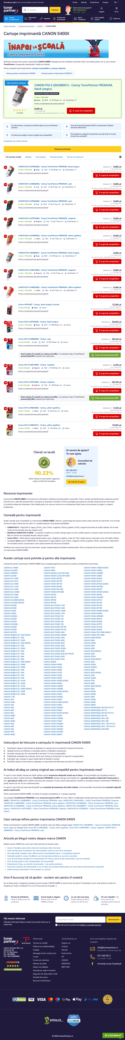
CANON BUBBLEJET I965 (14, 675)
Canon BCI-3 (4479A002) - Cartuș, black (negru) (38, 322)
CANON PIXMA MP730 (53, 584)
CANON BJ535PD (11, 570)
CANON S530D (90, 664)
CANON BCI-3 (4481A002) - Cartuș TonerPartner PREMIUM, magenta (47, 270)
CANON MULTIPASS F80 (53, 624)
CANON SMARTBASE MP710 (95, 710)
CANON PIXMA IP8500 (53, 734)
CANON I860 (9, 710)
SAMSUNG (66, 963)
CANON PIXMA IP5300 (53, 721)
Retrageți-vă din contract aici (44, 953)
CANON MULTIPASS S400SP (55, 635)
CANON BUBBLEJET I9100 (14, 686)
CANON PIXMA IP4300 (53, 699)
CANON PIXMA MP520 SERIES (96, 584)
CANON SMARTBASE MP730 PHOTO (99, 713)
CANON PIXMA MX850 (93, 629)
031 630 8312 (79, 10)
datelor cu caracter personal (90, 925)
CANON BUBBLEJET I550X (14, 640)
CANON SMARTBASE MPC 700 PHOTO (99, 724)
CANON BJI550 (10, 611)
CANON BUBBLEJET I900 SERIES (17, 662)
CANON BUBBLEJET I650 (14, 651)
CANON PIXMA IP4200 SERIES (56, 691)
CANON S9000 (90, 705)
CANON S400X (90, 643)
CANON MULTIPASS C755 (54, 613)
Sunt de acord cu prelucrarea (79, 925)
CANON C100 (9, 697)
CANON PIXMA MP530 (93, 589)
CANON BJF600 (10, 605)
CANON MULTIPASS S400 (54, 632)
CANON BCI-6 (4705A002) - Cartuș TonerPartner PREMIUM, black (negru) (48, 167)
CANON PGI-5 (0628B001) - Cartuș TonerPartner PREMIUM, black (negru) (48, 253)
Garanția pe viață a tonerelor (44, 970)
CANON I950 (9, 724)
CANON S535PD (90, 667)
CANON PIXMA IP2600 (53, 667)
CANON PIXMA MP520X (93, 586)
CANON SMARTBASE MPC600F (96, 729)
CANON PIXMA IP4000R (53, 689)
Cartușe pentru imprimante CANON (21, 73)
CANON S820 (89, 689)
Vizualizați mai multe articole (15, 141)
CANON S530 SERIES (92, 659)
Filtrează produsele (62, 149)
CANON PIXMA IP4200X (53, 697)
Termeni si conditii (40, 943)
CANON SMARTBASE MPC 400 (96, 718)
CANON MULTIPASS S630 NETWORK (59, 654)
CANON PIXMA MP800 (93, 613)
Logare (101, 12)
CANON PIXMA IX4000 (93, 570)
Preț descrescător (56, 157)
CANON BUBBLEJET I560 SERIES (17, 643)
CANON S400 (89, 640)
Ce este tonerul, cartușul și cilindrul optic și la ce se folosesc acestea (34, 126)
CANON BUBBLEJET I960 (14, 673)
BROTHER (66, 967)
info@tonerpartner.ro (75, 476)
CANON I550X (9, 702)
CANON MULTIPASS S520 (54, 643)
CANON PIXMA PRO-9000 (94, 635)
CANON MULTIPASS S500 (54, 640)
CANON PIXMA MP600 (93, 595)
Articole (84, 2)
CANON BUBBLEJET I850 (14, 654)
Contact (105, 2)
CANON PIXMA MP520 (53, 578)
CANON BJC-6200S (11, 592)
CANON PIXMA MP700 (53, 581)
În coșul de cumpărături (83, 111)
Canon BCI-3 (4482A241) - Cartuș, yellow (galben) (39, 425)
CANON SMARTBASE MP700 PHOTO (99, 707)
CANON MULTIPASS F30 (53, 616)
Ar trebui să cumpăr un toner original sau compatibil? (31, 135)
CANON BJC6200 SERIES (14, 603)
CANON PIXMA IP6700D (53, 732)
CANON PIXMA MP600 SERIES (96, 592)
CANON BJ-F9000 (11, 568)
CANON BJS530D (11, 624)
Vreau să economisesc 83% (107, 355)
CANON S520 (89, 654)
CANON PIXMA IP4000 (53, 683)
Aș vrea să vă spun (76, 482)
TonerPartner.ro (69, 938)
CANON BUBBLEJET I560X (14, 648)
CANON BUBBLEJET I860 (14, 656)
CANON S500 (89, 648)
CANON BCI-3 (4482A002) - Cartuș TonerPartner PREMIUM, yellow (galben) (49, 287)
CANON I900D (9, 716)
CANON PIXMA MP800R (93, 616)
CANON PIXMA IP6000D (53, 724)
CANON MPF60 (50, 600)
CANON (40, 26)
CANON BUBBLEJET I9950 (14, 694)
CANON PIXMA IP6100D (53, 726)
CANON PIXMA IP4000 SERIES (56, 681)
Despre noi (66, 943)
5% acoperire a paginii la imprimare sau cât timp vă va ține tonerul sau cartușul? (93, 135)
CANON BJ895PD (11, 573)
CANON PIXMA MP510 (93, 581)
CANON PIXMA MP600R (93, 597)
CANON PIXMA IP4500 (53, 705)
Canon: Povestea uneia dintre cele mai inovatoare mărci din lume (33, 848)
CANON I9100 (49, 568)
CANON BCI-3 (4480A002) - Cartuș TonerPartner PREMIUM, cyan (45, 184)
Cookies (36, 950)
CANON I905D (9, 721)
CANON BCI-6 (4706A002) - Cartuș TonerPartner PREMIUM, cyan (45, 201)
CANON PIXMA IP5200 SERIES (56, 713)
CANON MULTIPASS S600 (54, 651)
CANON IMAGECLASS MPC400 (56, 573)
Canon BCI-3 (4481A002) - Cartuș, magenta (36, 365)
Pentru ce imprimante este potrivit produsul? (49, 104)
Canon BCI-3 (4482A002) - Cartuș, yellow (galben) (39, 408)
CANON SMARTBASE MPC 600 (96, 721)
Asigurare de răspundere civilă (45, 974)
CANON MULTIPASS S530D (55, 648)
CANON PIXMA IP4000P (53, 686)
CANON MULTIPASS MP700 (55, 627)
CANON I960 (9, 726)
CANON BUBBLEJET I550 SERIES (17, 635)
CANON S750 (89, 681)
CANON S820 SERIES (92, 686)
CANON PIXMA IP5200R (53, 718)
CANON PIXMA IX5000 (93, 576)
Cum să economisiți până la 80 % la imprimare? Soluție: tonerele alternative (92, 126)
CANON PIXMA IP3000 (53, 670)
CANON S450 (89, 646)
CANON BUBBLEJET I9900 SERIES (18, 689)
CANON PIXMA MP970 (93, 624)
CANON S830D (90, 694)
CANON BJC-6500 (11, 595)
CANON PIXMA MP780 (93, 608)
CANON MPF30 (50, 595)
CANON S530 (89, 662)
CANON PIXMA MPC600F (54, 592)
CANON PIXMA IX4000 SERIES (96, 568)
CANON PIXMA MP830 (93, 621)
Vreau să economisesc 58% (107, 398)
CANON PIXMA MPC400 (53, 589)
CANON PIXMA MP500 (93, 578)
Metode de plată (39, 963)
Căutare (55, 10)
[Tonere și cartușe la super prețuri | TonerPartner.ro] (11, 10)
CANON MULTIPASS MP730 (55, 629)
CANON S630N (90, 678)
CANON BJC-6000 (11, 584)
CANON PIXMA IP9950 (53, 664)
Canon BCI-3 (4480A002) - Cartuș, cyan (34, 339)
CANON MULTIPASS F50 (53, 619)
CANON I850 (9, 707)
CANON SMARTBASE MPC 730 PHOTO (99, 726)
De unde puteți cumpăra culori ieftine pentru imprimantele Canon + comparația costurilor (43, 853)
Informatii (37, 938)
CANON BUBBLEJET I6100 (14, 681)
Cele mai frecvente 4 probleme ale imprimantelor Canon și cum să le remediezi (39, 851)
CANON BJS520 (10, 621)
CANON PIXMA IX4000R (93, 573)
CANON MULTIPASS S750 (54, 659)
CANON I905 (9, 718)
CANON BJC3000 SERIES (14, 600)
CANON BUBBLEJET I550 (14, 638)
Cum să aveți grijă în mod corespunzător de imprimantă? (30, 861)
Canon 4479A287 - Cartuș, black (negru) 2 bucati (38, 304)
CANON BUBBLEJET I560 (14, 646)
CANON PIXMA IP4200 (53, 694)
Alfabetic (28, 157)
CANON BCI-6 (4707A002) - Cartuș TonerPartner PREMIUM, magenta (47, 218)
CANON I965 (9, 729)
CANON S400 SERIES (92, 638)
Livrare (75, 2)
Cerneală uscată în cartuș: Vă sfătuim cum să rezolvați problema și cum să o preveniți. (42, 856)
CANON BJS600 (10, 627)
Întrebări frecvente (40, 977)
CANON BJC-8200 (11, 597)
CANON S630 (89, 675)
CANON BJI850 (10, 613)
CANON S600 (89, 670)
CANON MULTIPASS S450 (54, 638)
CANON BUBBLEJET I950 (14, 670)
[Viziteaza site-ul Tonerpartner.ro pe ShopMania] (74, 1020)
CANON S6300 (90, 702)
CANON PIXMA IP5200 (53, 716)
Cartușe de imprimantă (26, 26)
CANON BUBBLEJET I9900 (14, 691)
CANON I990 (9, 732)
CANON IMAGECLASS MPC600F (57, 576)
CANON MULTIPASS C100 (54, 605)
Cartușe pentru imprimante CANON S (56, 73)
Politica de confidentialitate (44, 946)
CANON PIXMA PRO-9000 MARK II (97, 632)
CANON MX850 (50, 662)
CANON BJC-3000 (11, 578)
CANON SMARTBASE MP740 (95, 716)
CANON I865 (9, 713)
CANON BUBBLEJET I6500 (14, 683)
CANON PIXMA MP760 (93, 605)
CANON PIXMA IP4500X (53, 707)
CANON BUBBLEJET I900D (14, 664)
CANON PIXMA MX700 (93, 627)
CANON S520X (90, 656)
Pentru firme (94, 2)
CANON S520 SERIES (92, 651)
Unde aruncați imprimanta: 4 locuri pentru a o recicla (28, 869)
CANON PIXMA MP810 (93, 619)
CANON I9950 (49, 570)
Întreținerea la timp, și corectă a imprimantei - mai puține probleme (34, 864)
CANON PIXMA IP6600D (53, 729)
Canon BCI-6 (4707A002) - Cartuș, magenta (36, 382)
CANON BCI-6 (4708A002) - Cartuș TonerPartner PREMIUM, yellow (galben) (49, 235)
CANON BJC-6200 (11, 589)
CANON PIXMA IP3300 (53, 675)
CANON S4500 (90, 699)
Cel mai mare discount (75, 157)
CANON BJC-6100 (11, 586)
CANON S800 (89, 683)
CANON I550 (9, 699)
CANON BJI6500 (10, 616)
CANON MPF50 (50, 597)
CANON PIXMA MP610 (93, 600)
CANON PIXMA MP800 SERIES (96, 611)
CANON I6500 (9, 734)
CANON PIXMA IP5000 (53, 710)
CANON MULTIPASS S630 (54, 656)
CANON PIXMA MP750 (93, 603)
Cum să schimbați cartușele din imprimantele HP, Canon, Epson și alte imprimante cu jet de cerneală (48, 859)
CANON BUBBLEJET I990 (14, 678)
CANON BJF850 (10, 608)
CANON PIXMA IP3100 (53, 673)
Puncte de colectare (41, 960)
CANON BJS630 (10, 629)
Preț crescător (41, 157)
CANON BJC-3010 (11, 581)
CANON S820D (90, 691)
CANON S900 (89, 697)
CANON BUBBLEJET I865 (14, 659)
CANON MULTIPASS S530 (54, 646)
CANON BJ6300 (10, 576)
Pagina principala (10, 26)
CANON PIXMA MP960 (53, 586)
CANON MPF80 (50, 603)
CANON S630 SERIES (92, 673)
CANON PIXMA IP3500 (53, 678)
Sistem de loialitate (40, 967)
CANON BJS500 (10, 619)
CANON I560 (9, 705)
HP (63, 957)
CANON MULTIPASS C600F (55, 611)
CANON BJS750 (10, 632)
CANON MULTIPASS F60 (53, 621)
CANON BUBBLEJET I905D (14, 667)
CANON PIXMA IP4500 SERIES (56, 702)
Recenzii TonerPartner (41, 981)
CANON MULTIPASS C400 (54, 608)
